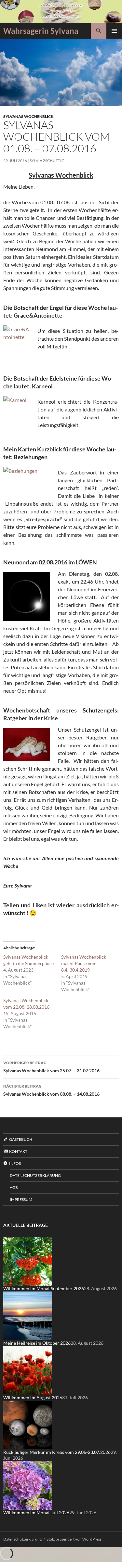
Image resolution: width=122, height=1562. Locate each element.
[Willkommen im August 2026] (27, 1370)
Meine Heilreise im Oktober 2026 (37, 1343)
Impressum (21, 1199)
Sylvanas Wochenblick (28, 116)
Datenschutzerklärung (35, 1175)
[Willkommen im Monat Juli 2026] (27, 1485)
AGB (14, 1187)
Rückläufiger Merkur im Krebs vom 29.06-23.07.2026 (57, 1452)
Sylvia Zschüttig (47, 160)
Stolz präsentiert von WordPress (74, 1539)
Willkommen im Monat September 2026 (43, 1288)
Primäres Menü (114, 31)
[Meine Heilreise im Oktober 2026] (27, 1315)
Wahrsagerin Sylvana (40, 30)
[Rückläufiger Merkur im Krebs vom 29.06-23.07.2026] (27, 1424)
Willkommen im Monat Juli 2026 (36, 1512)
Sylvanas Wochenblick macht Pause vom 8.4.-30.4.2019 (83, 963)
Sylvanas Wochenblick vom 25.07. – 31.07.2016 (51, 1066)
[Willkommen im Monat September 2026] (27, 1261)
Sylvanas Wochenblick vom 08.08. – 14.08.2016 (51, 1090)
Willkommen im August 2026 (32, 1397)
